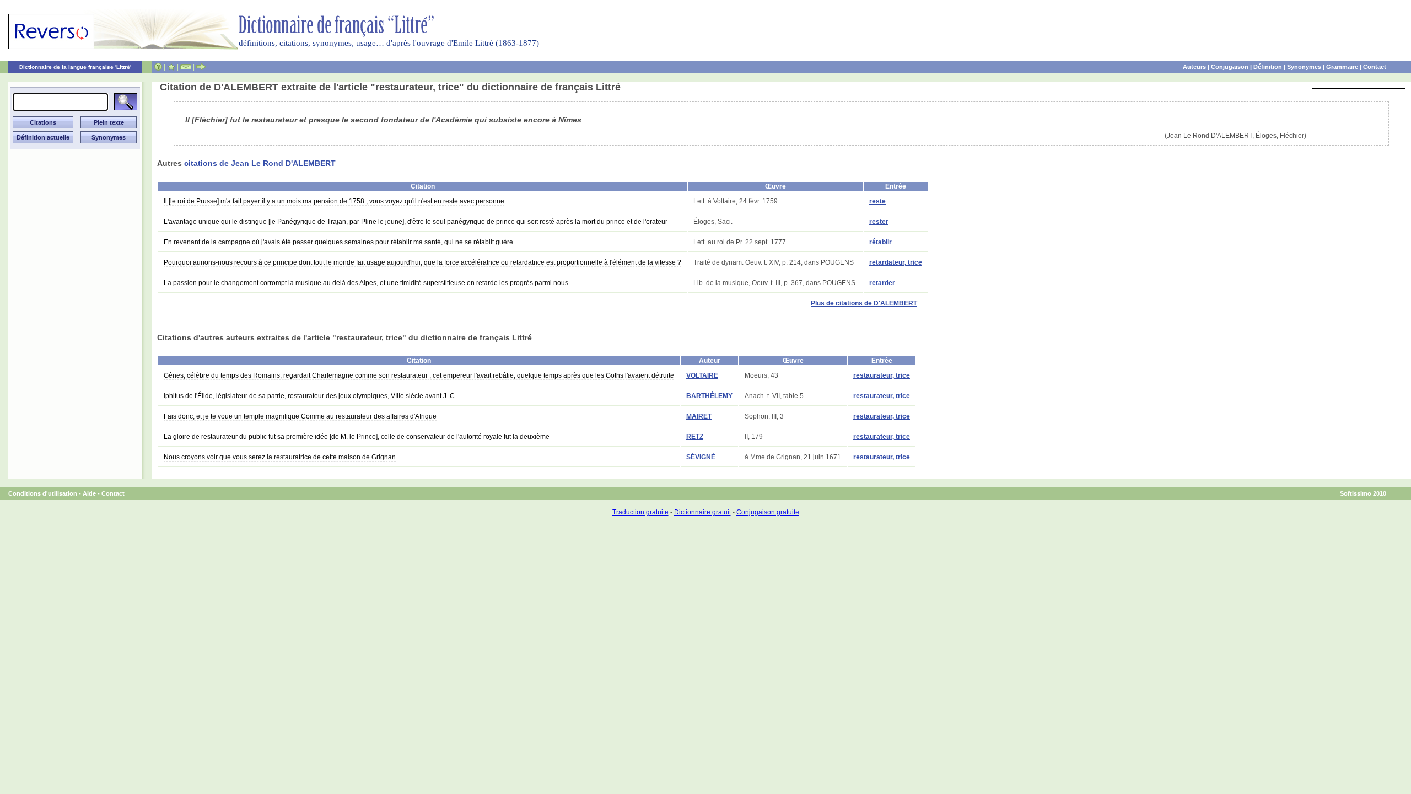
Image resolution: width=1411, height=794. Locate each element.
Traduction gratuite (640, 512)
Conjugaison (1229, 66)
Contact (1374, 66)
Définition (1267, 66)
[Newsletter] (185, 67)
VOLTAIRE (702, 375)
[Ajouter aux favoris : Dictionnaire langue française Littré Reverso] (171, 67)
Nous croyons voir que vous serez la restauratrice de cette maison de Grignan (280, 457)
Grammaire (1342, 66)
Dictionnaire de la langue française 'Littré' (75, 67)
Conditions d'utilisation (42, 493)
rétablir (880, 242)
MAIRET (699, 416)
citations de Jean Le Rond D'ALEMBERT (260, 163)
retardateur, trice (895, 262)
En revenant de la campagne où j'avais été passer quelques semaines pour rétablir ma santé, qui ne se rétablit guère (338, 242)
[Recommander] (201, 67)
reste (877, 201)
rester (878, 222)
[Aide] (158, 67)
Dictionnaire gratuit (702, 512)
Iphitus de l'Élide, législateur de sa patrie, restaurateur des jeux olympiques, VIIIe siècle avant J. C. (310, 396)
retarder (882, 283)
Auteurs (1194, 66)
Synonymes (1304, 66)
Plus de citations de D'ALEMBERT (864, 303)
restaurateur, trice (881, 375)
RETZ (694, 437)
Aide (89, 493)
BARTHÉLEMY (709, 396)
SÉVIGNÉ (700, 457)
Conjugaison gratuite (767, 512)
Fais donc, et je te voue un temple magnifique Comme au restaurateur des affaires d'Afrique (300, 416)
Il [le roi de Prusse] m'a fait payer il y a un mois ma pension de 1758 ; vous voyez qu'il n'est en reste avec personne (334, 201)
